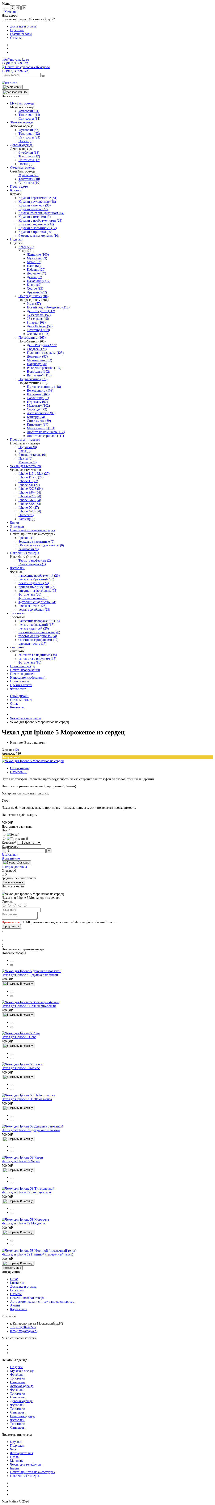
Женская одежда (21, 1386)
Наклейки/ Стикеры (24, 1476)
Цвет (6, 830)
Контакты (17, 707)
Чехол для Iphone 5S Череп (21, 1161)
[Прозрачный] (15, 838)
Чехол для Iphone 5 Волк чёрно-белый (29, 1006)
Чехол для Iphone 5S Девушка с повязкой (31, 1130)
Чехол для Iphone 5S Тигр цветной (26, 1192)
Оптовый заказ (20, 700)
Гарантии (17, 30)
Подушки (17, 1445)
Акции (15, 1305)
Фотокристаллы (21, 1453)
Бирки (14, 1468)
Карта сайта (18, 1309)
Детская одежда (21, 1401)
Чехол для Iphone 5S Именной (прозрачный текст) (37, 1254)
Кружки (16, 1442)
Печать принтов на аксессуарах (32, 1472)
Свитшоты (17, 1382)
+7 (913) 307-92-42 (15, 71)
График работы (21, 34)
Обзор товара (19, 768)
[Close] (3, 891)
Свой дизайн (19, 696)
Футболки (17, 1374)
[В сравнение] (11, 961)
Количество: (10, 846)
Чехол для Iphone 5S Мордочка (24, 1223)
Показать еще (12, 1267)
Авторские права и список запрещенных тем (42, 1301)
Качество (9, 842)
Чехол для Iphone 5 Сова (19, 1037)
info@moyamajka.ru (15, 59)
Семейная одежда (22, 1416)
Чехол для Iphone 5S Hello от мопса (27, 1099)
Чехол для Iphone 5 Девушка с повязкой (30, 975)
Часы (13, 1449)
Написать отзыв (13, 882)
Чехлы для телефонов (25, 718)
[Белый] (11, 834)
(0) (17, 749)
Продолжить (11, 926)
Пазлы (14, 1457)
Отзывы (16, 37)
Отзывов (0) (18, 772)
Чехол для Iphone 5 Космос (21, 1068)
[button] (10, 11)
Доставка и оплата (23, 26)
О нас (14, 703)
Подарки (16, 1367)
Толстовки (17, 1378)
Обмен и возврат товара (27, 1298)
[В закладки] (11, 965)
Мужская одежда (22, 1371)
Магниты (17, 1460)
